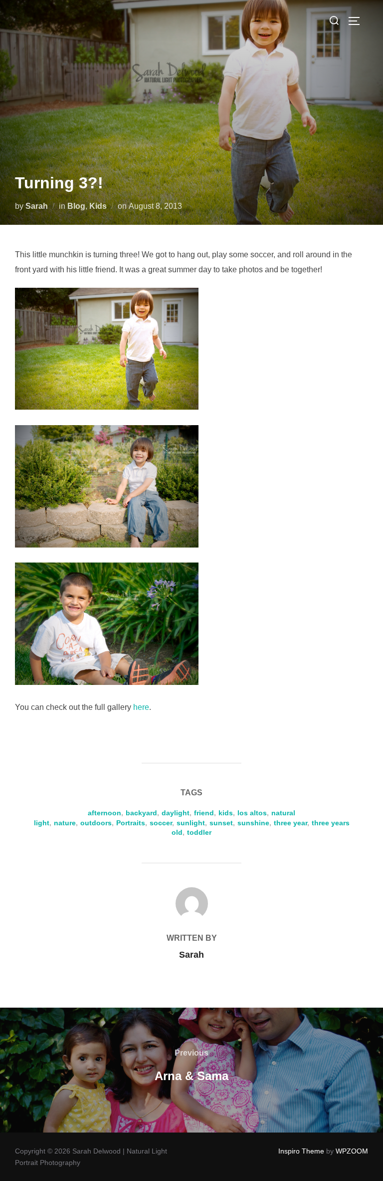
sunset (221, 823)
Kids (98, 206)
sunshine (253, 823)
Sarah (36, 206)
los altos (252, 813)
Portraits (130, 823)
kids (225, 813)
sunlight (191, 823)
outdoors (96, 823)
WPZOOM (352, 1151)
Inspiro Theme (301, 1151)
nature (65, 823)
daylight (176, 813)
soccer (161, 823)
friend (204, 813)
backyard (141, 813)
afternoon (104, 813)
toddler (199, 832)
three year (290, 823)
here (141, 707)
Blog (76, 206)
